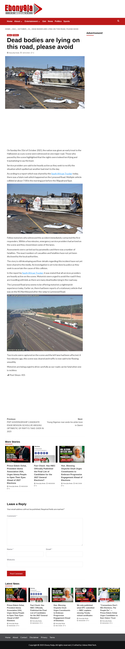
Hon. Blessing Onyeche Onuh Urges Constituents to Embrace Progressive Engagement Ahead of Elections (62, 613)
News (50, 21)
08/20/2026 (24, 486)
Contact (23, 637)
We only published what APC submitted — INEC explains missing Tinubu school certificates (85, 610)
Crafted (75, 645)
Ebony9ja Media (14, 53)
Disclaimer (34, 637)
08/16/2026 (82, 620)
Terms (52, 637)
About (17, 21)
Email (49, 549)
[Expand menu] (21, 22)
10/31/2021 (26, 53)
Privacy (44, 637)
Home (9, 21)
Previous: (25, 425)
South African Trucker (61, 173)
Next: (65, 422)
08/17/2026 (78, 483)
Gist (44, 21)
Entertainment (31, 21)
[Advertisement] (45, 129)
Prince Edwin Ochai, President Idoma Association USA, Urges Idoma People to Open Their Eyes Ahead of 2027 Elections (17, 474)
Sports (66, 21)
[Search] (118, 21)
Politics (58, 21)
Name (10, 549)
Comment (12, 516)
